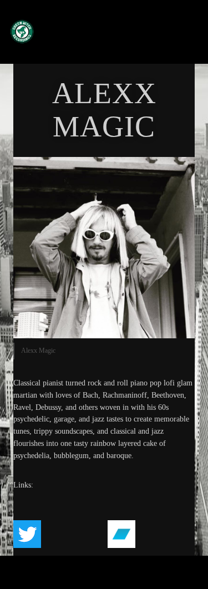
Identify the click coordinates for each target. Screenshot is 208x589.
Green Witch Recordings (99, 31)
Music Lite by (83, 576)
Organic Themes (123, 576)
